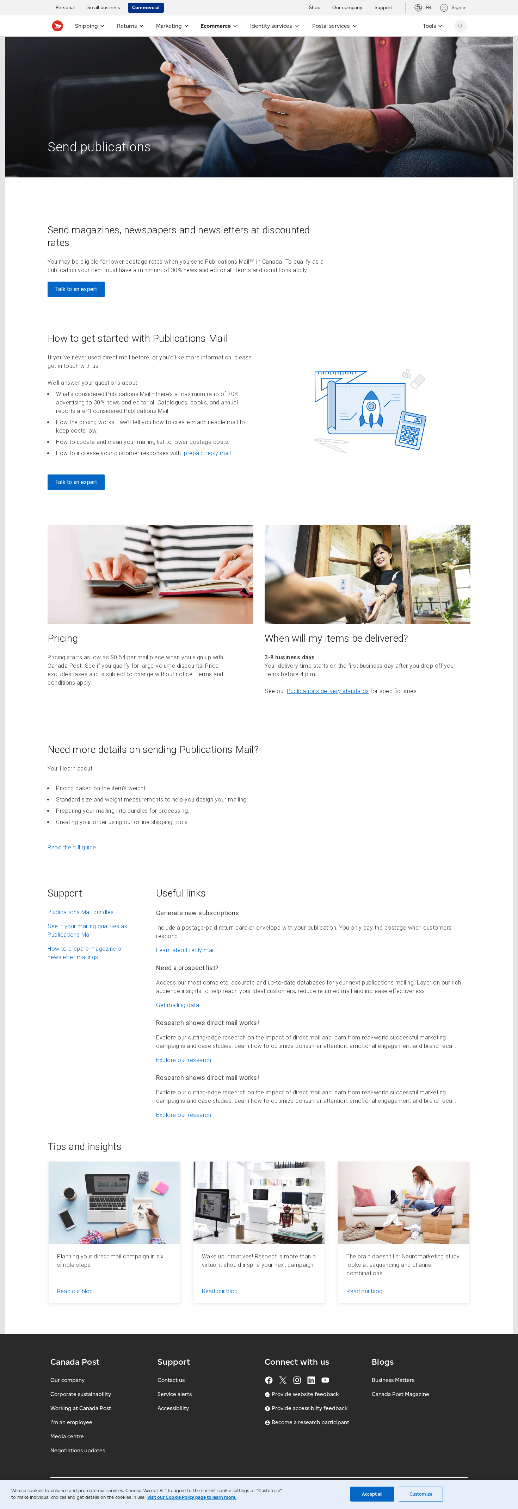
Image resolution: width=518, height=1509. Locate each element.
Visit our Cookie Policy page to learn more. (191, 1497)
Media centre (67, 1436)
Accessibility (173, 1408)
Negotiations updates (77, 1450)
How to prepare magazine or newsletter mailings (85, 953)
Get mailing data (177, 1005)
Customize (420, 1494)
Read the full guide (72, 847)
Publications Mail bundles (81, 912)
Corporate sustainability (80, 1394)
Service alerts (175, 1394)
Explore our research (183, 1060)
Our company (67, 1380)
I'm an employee (71, 1422)
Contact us (171, 1380)
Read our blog (75, 1291)
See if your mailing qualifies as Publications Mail (87, 930)
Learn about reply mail (185, 950)
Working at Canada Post (80, 1408)
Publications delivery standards (328, 691)
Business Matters (393, 1380)
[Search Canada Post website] (460, 26)
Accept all (372, 1494)
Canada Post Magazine (400, 1394)
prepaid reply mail (207, 453)
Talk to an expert (76, 289)
